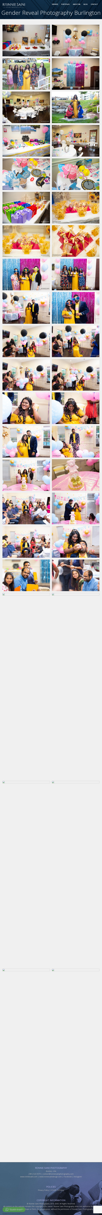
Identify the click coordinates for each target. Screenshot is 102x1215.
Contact (94, 4)
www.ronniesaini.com (28, 1176)
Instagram (78, 1176)
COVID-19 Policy (57, 1190)
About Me (76, 4)
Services (55, 4)
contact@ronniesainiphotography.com (58, 1174)
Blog (86, 4)
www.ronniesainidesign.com (50, 1176)
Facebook (68, 1176)
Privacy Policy (43, 1190)
